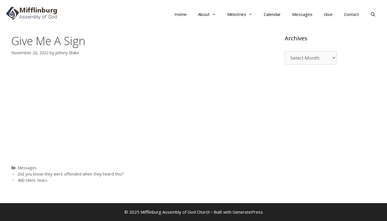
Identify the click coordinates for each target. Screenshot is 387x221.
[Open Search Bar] (373, 14)
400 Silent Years (32, 180)
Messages (302, 14)
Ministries (236, 14)
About (204, 14)
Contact (351, 14)
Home (181, 14)
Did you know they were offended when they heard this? (71, 174)
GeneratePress (248, 212)
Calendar (272, 14)
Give (328, 14)
